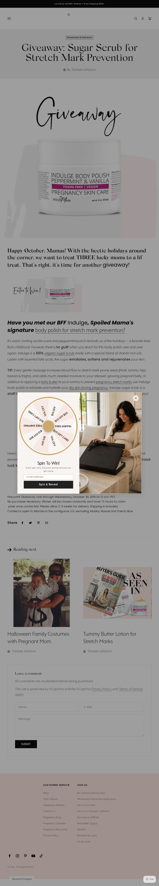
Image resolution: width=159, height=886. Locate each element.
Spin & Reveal (48, 484)
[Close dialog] (136, 398)
